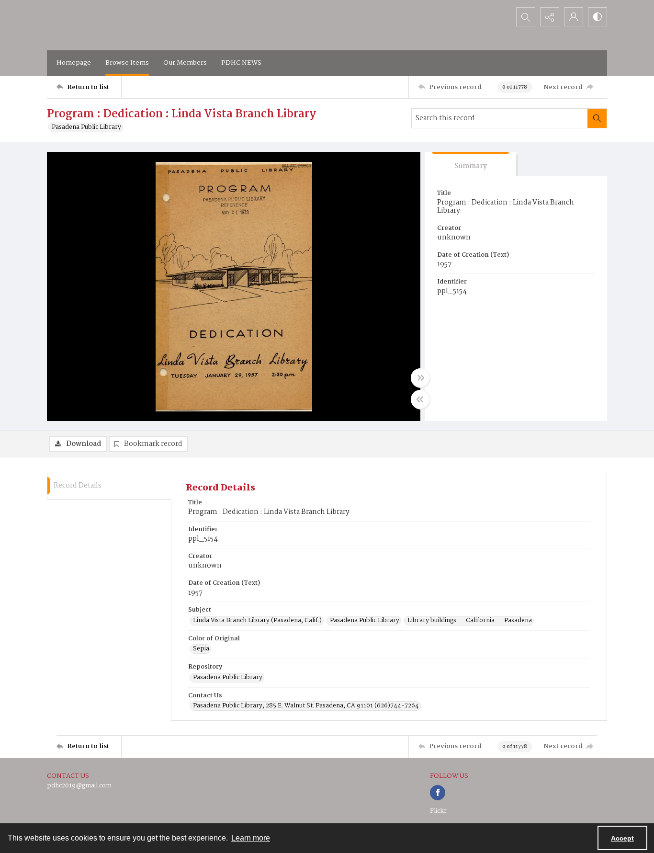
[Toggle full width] (420, 377)
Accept (622, 838)
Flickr (438, 811)
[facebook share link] (437, 792)
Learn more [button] (250, 838)
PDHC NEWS (241, 62)
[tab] (470, 164)
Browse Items (127, 62)
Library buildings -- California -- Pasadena (469, 621)
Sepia (201, 649)
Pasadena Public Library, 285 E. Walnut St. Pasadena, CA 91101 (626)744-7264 (306, 706)
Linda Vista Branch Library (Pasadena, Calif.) (257, 621)
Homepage (73, 62)
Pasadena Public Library (86, 127)
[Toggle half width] (420, 399)
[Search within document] (597, 118)
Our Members (185, 62)
